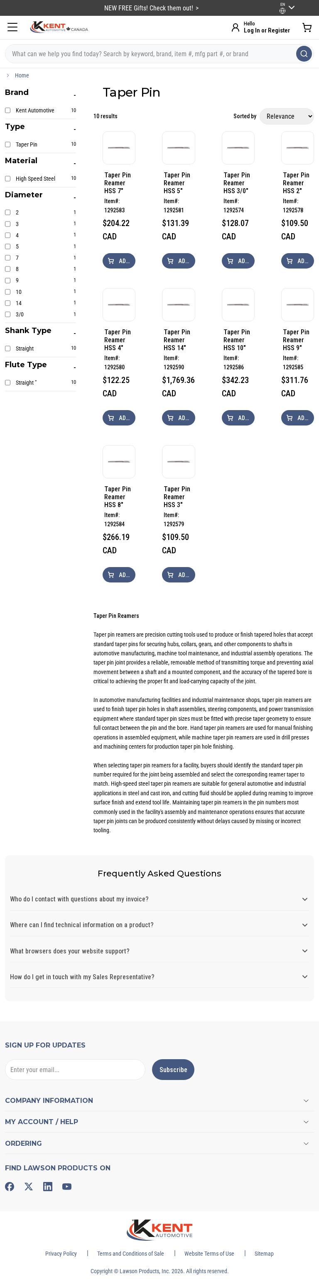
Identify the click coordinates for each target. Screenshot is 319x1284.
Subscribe (173, 1070)
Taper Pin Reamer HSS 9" (296, 340)
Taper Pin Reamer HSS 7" (117, 183)
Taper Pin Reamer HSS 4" (117, 340)
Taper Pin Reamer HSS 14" (177, 340)
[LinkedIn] (47, 1186)
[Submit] (304, 54)
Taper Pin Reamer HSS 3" (177, 497)
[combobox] (159, 53)
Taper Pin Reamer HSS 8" (117, 497)
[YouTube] (66, 1186)
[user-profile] (282, 10)
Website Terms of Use (209, 1253)
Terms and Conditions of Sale (130, 1253)
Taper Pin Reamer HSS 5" (177, 183)
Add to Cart (126, 261)
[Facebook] (9, 1186)
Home (22, 75)
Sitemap (264, 1253)
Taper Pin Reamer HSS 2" (296, 183)
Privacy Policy (61, 1253)
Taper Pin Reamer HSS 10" (236, 340)
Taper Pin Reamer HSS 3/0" (236, 183)
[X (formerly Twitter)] (28, 1186)
